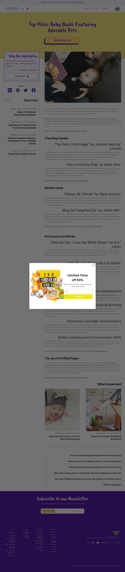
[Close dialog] (93, 265)
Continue (78, 297)
